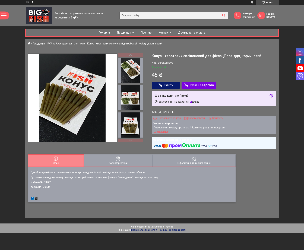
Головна (104, 32)
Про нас (146, 32)
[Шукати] (224, 15)
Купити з (195, 85)
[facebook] (32, 198)
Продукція (124, 32)
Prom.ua (169, 227)
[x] (36, 198)
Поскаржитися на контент (144, 230)
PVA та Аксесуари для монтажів (66, 43)
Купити (168, 85)
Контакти (165, 32)
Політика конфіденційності (172, 230)
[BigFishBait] (39, 15)
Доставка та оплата (191, 32)
